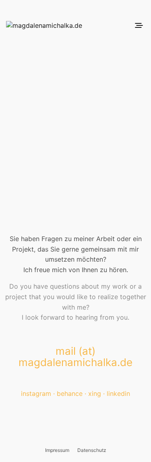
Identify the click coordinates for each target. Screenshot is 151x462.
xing (94, 393)
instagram (36, 393)
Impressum (57, 450)
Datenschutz (91, 450)
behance (70, 393)
